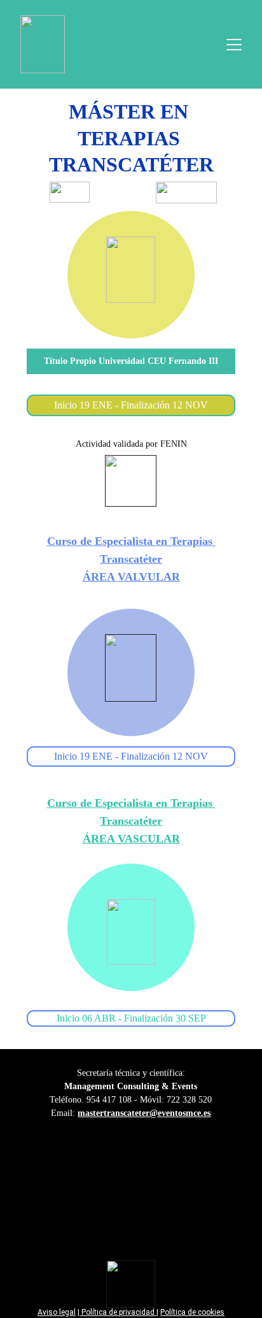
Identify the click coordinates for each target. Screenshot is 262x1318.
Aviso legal (57, 1312)
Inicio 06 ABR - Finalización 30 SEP (131, 1018)
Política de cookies (192, 1312)
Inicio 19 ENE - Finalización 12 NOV (131, 756)
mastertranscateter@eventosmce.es (144, 1113)
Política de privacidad (117, 1312)
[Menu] (234, 44)
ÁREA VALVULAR (131, 576)
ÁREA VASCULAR (131, 838)
